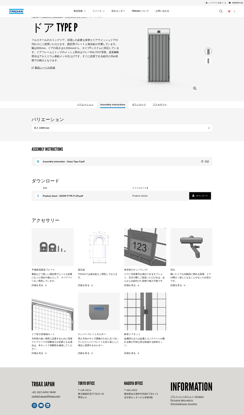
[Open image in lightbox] (195, 88)
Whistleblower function (183, 404)
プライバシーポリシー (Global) (187, 396)
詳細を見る (38, 285)
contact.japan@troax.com (46, 396)
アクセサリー (160, 104)
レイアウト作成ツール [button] (217, 3)
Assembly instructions (112, 104)
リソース (97, 11)
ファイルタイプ (139, 188)
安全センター (118, 11)
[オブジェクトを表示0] (208, 51)
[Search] (221, 11)
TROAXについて (140, 11)
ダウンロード (139, 104)
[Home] (17, 11)
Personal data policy (181, 400)
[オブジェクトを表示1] (208, 60)
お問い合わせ (162, 11)
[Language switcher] (231, 11)
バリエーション (85, 104)
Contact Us (237, 3)
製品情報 (78, 11)
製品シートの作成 (45, 67)
